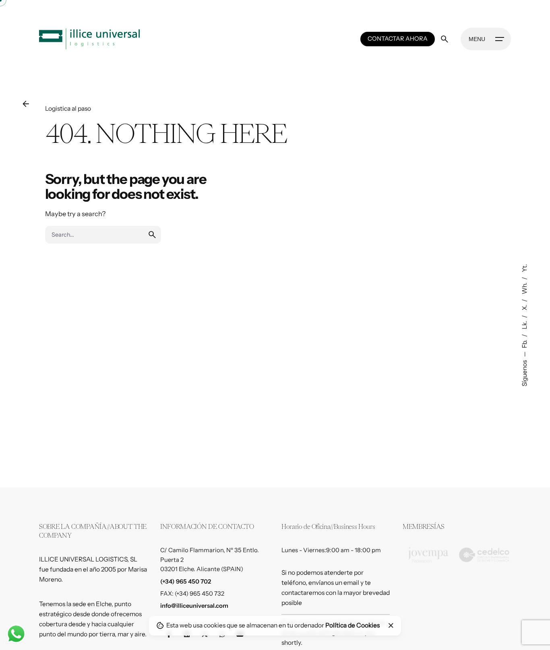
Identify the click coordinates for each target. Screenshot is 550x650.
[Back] (25, 104)
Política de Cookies (352, 625)
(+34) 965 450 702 (185, 581)
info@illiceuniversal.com (194, 605)
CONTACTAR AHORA (398, 38)
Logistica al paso (68, 108)
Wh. (524, 287)
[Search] (444, 39)
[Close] (391, 625)
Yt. (524, 268)
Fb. (524, 343)
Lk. (524, 324)
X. (524, 306)
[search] (152, 234)
